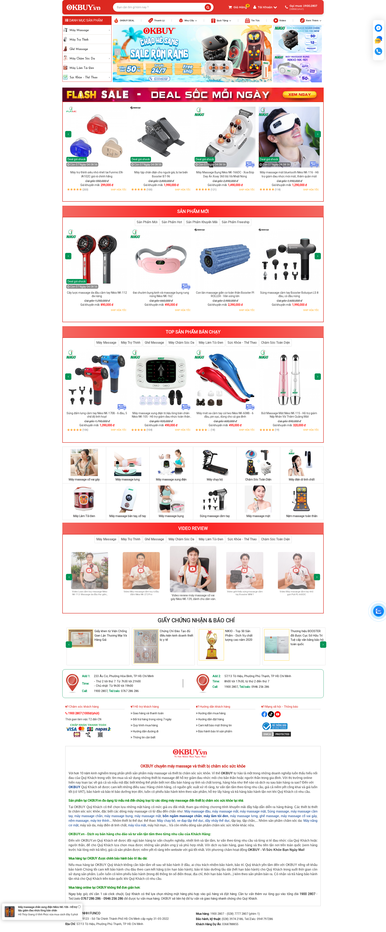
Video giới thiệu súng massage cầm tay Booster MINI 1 (101, 593)
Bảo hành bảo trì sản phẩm (215, 731)
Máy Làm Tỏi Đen (82, 68)
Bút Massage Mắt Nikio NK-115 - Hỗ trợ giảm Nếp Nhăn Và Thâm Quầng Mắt (289, 415)
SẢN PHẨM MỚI (193, 211)
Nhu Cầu (189, 20)
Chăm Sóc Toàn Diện (275, 342)
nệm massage (79, 820)
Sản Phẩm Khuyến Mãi (202, 222)
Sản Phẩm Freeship (235, 222)
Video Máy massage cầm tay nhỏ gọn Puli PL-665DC (152, 593)
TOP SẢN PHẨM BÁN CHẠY (193, 331)
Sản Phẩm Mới (147, 222)
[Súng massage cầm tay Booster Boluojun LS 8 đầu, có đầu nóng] (289, 259)
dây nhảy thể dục (217, 820)
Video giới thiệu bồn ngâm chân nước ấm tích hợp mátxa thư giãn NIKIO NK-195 (204, 599)
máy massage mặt (253, 811)
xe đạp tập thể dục (190, 820)
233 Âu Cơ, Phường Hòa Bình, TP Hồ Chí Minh (124, 676)
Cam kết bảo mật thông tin (215, 725)
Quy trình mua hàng (145, 725)
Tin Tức (255, 20)
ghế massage (269, 816)
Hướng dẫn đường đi (145, 731)
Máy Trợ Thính (79, 39)
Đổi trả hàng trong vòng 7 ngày (151, 719)
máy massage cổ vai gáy (299, 816)
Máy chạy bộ (166, 820)
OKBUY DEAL (127, 20)
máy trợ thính (99, 820)
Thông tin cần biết (143, 737)
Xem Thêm (312, 20)
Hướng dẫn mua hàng (212, 713)
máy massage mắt (225, 811)
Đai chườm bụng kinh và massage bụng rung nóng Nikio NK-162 (161, 294)
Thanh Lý (159, 20)
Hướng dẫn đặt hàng (211, 719)
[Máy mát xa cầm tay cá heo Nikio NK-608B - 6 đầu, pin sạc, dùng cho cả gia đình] (225, 379)
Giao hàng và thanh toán (148, 713)
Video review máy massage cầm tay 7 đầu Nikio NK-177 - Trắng (307, 593)
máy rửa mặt (137, 825)
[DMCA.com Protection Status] (276, 734)
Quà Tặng (222, 20)
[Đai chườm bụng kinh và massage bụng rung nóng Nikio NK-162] (160, 259)
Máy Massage (79, 30)
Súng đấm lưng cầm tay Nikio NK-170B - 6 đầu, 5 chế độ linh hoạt (97, 415)
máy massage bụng (118, 816)
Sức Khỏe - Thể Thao (84, 77)
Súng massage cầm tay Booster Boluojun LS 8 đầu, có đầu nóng (289, 294)
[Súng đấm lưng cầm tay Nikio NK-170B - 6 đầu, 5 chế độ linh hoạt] (96, 379)
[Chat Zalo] (378, 611)
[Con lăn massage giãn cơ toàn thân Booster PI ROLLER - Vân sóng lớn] (225, 259)
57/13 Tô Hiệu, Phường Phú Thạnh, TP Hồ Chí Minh (257, 676)
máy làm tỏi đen (216, 816)
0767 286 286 (130, 691)
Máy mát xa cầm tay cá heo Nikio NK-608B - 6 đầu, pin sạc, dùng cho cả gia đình (225, 415)
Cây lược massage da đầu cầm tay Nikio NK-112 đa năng (97, 294)
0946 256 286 (260, 687)
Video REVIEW (193, 528)
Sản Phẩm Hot (172, 222)
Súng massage (278, 811)
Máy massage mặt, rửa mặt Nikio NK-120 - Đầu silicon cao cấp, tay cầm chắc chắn (49, 927)
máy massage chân (88, 816)
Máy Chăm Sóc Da (82, 58)
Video (282, 20)
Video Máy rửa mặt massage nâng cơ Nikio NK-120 (255, 593)
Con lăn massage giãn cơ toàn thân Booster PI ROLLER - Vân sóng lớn (225, 294)
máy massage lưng (244, 816)
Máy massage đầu (197, 811)
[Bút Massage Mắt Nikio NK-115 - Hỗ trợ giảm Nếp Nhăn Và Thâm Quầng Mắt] (289, 379)
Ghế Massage (79, 49)
